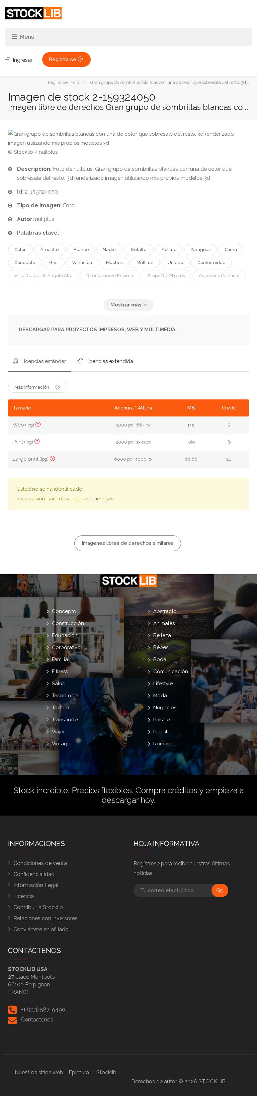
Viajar (58, 732)
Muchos (114, 262)
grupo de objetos (166, 275)
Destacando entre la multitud (96, 288)
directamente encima (109, 275)
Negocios (164, 708)
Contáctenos (37, 1019)
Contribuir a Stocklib (38, 907)
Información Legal (36, 885)
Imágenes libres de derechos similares (128, 543)
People (161, 732)
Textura (60, 708)
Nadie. (110, 249)
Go (220, 890)
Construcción (68, 623)
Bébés (160, 647)
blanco (81, 249)
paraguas (200, 249)
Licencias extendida (108, 361)
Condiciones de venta (40, 863)
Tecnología (65, 696)
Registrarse (63, 59)
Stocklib (106, 1072)
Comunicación (170, 671)
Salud (59, 684)
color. (20, 249)
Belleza (162, 635)
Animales (164, 623)
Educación (65, 635)
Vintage (61, 744)
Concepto (24, 262)
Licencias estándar (43, 361)
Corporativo (66, 647)
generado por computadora (171, 288)
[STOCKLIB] (33, 13)
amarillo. (50, 249)
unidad (175, 262)
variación (82, 262)
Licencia (23, 896)
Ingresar (21, 60)
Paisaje (161, 720)
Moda (160, 696)
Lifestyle (163, 684)
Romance (164, 744)
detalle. (139, 249)
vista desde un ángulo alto (43, 275)
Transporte (65, 720)
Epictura (79, 1072)
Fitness (60, 671)
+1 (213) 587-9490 (43, 1009)
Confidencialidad (34, 874)
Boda (159, 659)
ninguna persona (32, 288)
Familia (60, 659)
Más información (32, 387)
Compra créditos (166, 790)
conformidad (211, 262)
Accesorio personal (219, 275)
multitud (145, 262)
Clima (231, 249)
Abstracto (165, 611)
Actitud (169, 249)
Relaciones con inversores (45, 918)
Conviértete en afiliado (41, 929)
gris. (53, 262)
